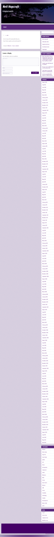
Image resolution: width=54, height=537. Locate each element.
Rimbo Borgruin (49, 75)
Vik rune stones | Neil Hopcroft (48, 66)
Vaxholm (45, 64)
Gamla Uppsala (49, 71)
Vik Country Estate (47, 68)
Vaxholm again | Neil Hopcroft (47, 63)
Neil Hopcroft (11, 6)
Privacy (5, 27)
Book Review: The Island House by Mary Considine (47, 60)
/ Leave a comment (15, 45)
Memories (9, 45)
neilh (7, 35)
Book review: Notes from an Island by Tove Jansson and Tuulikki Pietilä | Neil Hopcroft (47, 57)
